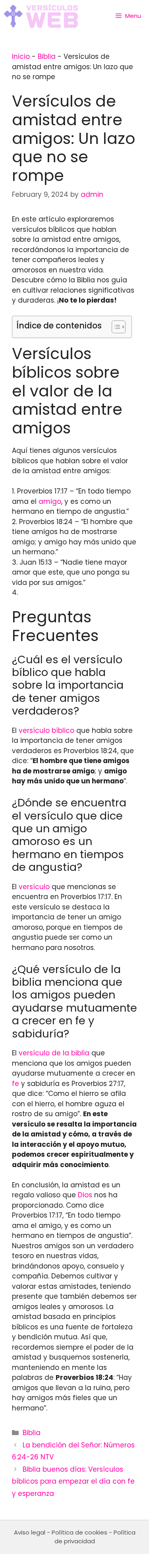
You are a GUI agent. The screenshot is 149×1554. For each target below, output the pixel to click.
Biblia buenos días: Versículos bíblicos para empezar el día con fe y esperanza (73, 1481)
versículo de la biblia (54, 1053)
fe (15, 1083)
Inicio (21, 56)
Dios (85, 1195)
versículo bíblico (46, 730)
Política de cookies (79, 1532)
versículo (34, 887)
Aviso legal (29, 1532)
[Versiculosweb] (41, 16)
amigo (50, 501)
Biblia (47, 56)
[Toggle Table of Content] (115, 327)
